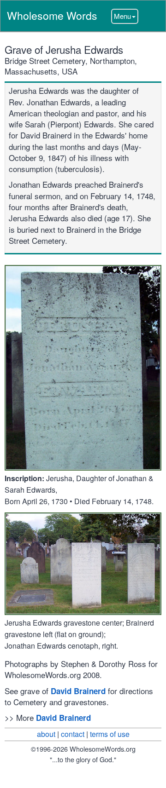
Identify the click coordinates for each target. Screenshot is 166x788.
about (46, 734)
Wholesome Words (52, 15)
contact (72, 734)
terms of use (110, 734)
